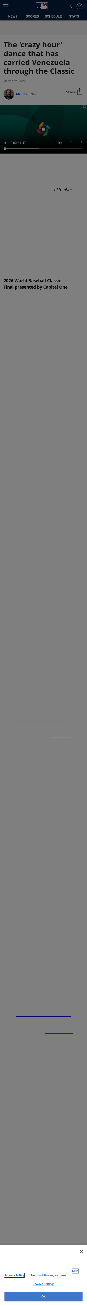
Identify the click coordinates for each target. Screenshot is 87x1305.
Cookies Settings (43, 1284)
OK (43, 1296)
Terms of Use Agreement (44, 1275)
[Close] (82, 1256)
